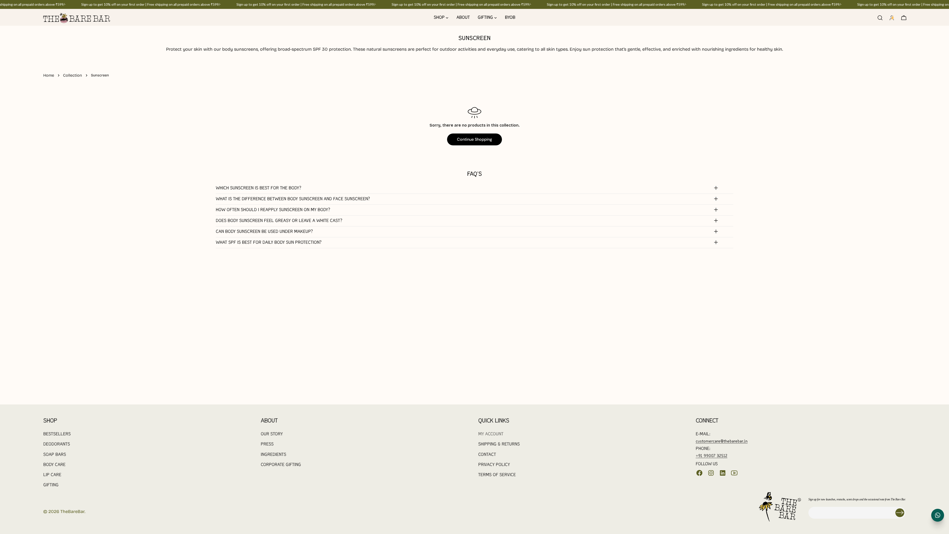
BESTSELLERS (57, 434)
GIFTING (51, 485)
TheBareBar (72, 511)
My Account (490, 434)
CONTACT (487, 454)
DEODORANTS (56, 444)
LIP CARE (52, 475)
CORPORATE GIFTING (281, 465)
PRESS (267, 444)
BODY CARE (54, 465)
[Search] (880, 18)
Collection (72, 75)
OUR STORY (272, 434)
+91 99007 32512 (711, 456)
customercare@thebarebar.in (722, 441)
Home (48, 75)
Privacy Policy (494, 465)
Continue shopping (474, 139)
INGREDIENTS (273, 454)
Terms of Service (497, 475)
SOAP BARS (54, 454)
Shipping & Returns (499, 444)
